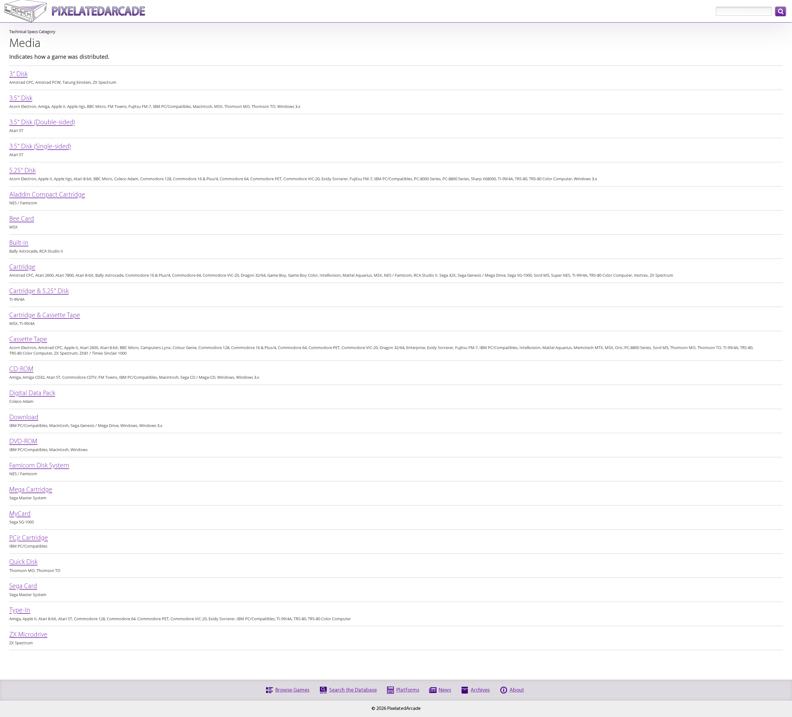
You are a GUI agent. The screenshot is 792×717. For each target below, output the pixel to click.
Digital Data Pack (32, 393)
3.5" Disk (20, 98)
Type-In (19, 610)
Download (23, 417)
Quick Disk (23, 562)
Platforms (407, 690)
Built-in (18, 243)
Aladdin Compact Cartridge (47, 195)
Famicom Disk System (39, 466)
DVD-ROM (23, 442)
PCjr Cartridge (28, 538)
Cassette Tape (28, 340)
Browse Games (292, 690)
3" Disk (18, 74)
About (517, 690)
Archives (480, 690)
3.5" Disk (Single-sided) (40, 147)
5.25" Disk (22, 171)
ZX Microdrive (28, 634)
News (445, 690)
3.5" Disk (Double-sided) (42, 122)
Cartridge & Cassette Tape (44, 315)
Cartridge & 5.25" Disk (39, 291)
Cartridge (22, 267)
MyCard (20, 514)
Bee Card (21, 219)
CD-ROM (21, 369)
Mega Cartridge (30, 490)
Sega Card (23, 586)
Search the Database (353, 690)
